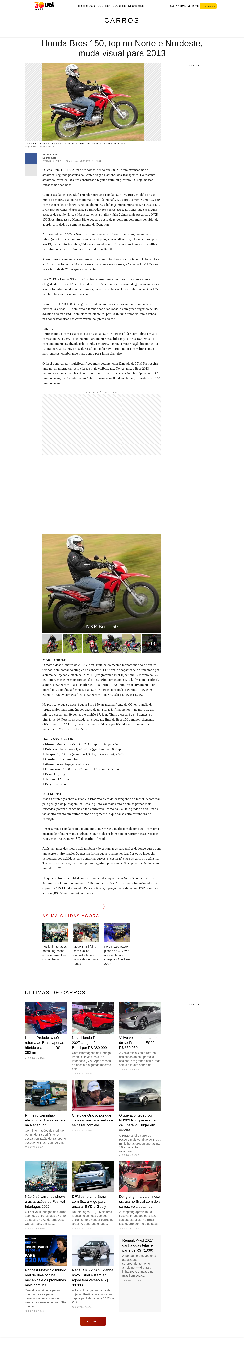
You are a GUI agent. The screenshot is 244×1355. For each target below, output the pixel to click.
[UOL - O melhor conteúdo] (44, 6)
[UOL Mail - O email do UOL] (180, 6)
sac (172, 6)
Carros (122, 20)
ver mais (91, 1321)
